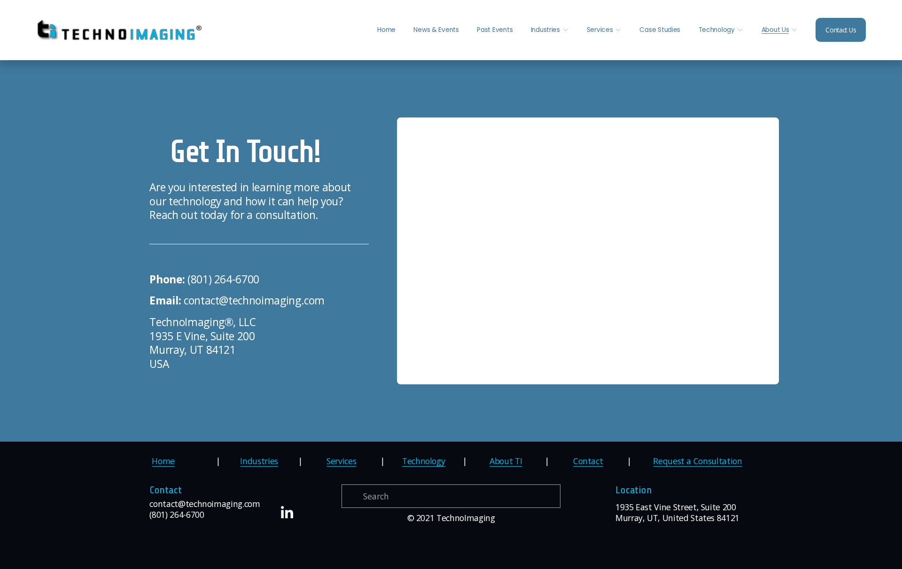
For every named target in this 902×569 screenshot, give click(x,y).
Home (386, 29)
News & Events (436, 29)
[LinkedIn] (286, 512)
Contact (588, 461)
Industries (259, 461)
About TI (506, 461)
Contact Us (840, 29)
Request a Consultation (697, 461)
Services (341, 461)
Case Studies (659, 29)
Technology (423, 461)
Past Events (495, 29)
